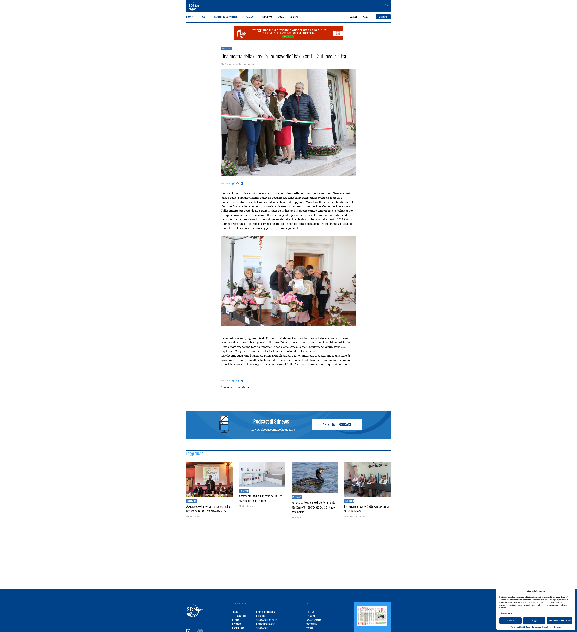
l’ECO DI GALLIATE (239, 616)
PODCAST (367, 16)
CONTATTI (309, 628)
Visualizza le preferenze (559, 620)
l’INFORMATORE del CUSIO (266, 620)
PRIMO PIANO (267, 16)
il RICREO (235, 620)
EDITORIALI (294, 16)
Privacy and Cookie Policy (521, 627)
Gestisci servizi (506, 613)
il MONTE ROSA (238, 628)
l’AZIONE (235, 612)
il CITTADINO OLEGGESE (265, 624)
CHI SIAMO (310, 612)
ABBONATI (383, 16)
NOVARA (189, 16)
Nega (534, 620)
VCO (203, 16)
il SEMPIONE (261, 616)
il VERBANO (226, 48)
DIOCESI (281, 16)
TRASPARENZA (312, 624)
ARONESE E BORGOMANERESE (225, 16)
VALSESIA (249, 16)
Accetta (510, 620)
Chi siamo (557, 627)
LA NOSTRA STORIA (313, 620)
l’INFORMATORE (262, 628)
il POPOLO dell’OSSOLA (265, 612)
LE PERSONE (310, 616)
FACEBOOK (353, 16)
